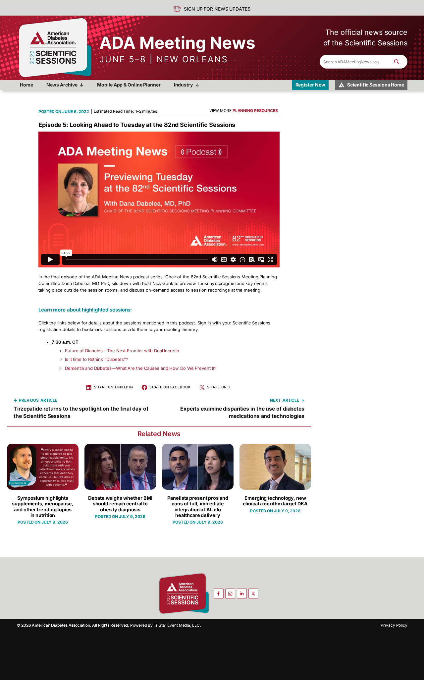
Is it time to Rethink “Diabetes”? (96, 359)
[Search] (400, 61)
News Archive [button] (62, 84)
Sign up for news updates (217, 9)
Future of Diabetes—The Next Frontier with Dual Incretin (122, 350)
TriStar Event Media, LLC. (177, 625)
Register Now (310, 84)
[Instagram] (230, 593)
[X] (253, 593)
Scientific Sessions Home (375, 84)
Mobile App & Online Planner (128, 84)
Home (26, 84)
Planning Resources (255, 110)
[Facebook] (219, 593)
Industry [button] (183, 84)
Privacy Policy (394, 625)
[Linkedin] (242, 593)
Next (275, 400)
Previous (29, 400)
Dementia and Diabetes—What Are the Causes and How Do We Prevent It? (140, 368)
